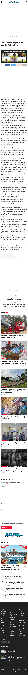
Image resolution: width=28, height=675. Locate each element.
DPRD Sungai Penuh (4, 625)
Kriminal (12, 622)
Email (2, 510)
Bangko (2, 609)
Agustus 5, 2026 (4, 394)
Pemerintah (22, 611)
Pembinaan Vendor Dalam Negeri (9, 257)
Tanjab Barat (22, 624)
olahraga (12, 631)
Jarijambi (3, 632)
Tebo (20, 631)
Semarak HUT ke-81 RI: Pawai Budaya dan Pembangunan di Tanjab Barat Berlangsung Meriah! (11, 567)
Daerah (2, 620)
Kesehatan (12, 617)
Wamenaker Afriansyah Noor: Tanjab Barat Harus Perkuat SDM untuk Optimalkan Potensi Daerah (13, 363)
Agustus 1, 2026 (4, 420)
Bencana (3, 613)
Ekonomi (3, 627)
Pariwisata (21, 609)
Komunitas (12, 619)
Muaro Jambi (13, 626)
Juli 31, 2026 (4, 446)
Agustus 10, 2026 (5, 366)
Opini (11, 633)
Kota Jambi (12, 620)
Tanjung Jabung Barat (22, 626)
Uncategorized (22, 635)
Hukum (2, 628)
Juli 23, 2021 (3, 47)
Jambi (2, 630)
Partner (24, 669)
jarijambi (5, 671)
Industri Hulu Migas (8, 255)
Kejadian (3, 634)
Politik (20, 617)
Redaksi (8, 669)
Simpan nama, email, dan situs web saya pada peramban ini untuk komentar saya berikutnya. (12, 523)
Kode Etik (3, 669)
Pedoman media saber (16, 669)
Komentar (3, 486)
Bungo (2, 618)
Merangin (12, 624)
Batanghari (3, 611)
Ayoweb (14, 671)
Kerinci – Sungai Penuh (13, 615)
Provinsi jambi (22, 618)
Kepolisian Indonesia (12, 610)
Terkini (20, 633)
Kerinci (11, 612)
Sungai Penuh (22, 622)
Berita (2, 615)
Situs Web (3, 516)
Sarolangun (21, 620)
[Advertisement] (14, 19)
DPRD (2, 622)
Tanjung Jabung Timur (22, 629)
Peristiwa (21, 615)
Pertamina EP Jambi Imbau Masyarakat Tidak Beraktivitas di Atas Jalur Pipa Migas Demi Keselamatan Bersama (13, 390)
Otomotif (12, 635)
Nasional (6, 40)
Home (2, 40)
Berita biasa (3, 617)
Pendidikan (21, 613)
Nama (3, 503)
